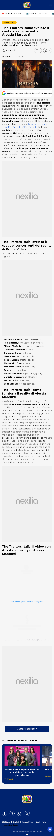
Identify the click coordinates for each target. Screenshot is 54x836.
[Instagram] (18, 812)
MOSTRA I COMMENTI (27, 729)
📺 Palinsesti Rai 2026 (36, 13)
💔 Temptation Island (11, 13)
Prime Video (9, 22)
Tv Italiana (6, 56)
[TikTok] (26, 812)
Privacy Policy (27, 822)
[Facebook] (3, 812)
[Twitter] (11, 812)
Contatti (16, 822)
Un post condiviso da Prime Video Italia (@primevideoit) (27, 640)
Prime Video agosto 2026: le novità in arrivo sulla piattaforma (22, 772)
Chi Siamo (6, 822)
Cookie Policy (41, 822)
